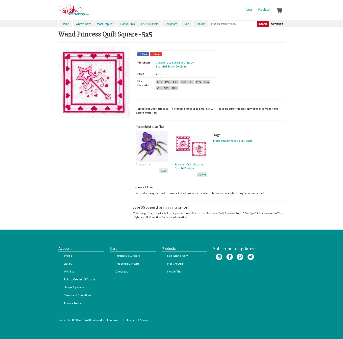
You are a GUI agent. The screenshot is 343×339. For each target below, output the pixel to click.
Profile (68, 255)
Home (65, 24)
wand (249, 140)
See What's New (177, 255)
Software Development (123, 320)
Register (264, 9)
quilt (242, 140)
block (216, 140)
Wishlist (69, 271)
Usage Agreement (75, 287)
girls (223, 140)
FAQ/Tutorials (149, 24)
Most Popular (105, 24)
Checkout (122, 271)
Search (263, 24)
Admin (144, 320)
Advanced (277, 23)
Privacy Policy (72, 303)
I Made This (127, 24)
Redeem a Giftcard (127, 263)
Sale (186, 24)
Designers (171, 24)
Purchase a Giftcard (128, 255)
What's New (83, 24)
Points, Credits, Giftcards (79, 279)
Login (250, 9)
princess (232, 140)
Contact (200, 24)
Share (144, 54)
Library (68, 263)
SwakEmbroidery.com (88, 12)
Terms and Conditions (77, 295)
